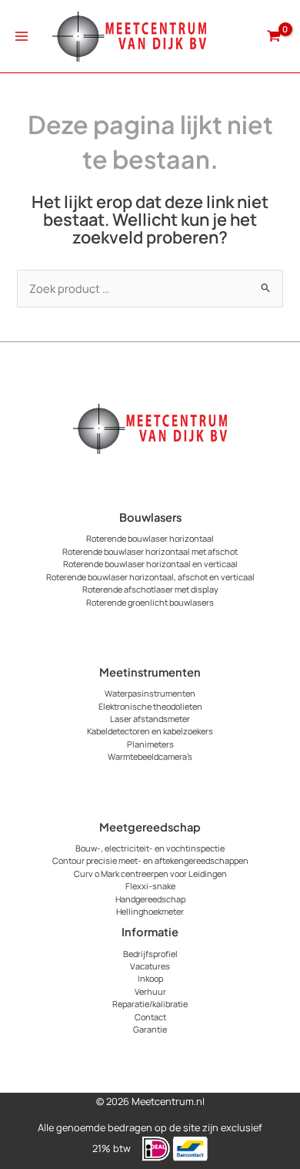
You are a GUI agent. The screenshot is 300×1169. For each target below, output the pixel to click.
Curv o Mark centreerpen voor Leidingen (150, 873)
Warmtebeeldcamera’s (150, 756)
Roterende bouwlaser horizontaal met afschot (150, 551)
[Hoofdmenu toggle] (21, 36)
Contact (150, 1017)
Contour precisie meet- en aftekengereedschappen (150, 860)
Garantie (150, 1029)
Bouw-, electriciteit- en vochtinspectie (150, 848)
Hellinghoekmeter (150, 911)
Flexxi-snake (150, 886)
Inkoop (150, 978)
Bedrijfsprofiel (150, 953)
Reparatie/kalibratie (150, 1003)
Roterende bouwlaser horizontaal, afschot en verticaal (150, 577)
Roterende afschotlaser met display (150, 589)
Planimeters (150, 744)
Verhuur (150, 991)
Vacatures (150, 966)
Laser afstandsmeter (150, 718)
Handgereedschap (150, 899)
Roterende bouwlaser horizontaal (150, 538)
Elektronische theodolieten (150, 706)
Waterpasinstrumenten (150, 693)
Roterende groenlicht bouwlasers (150, 602)
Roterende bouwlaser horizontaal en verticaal (150, 563)
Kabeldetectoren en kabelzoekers (150, 731)
